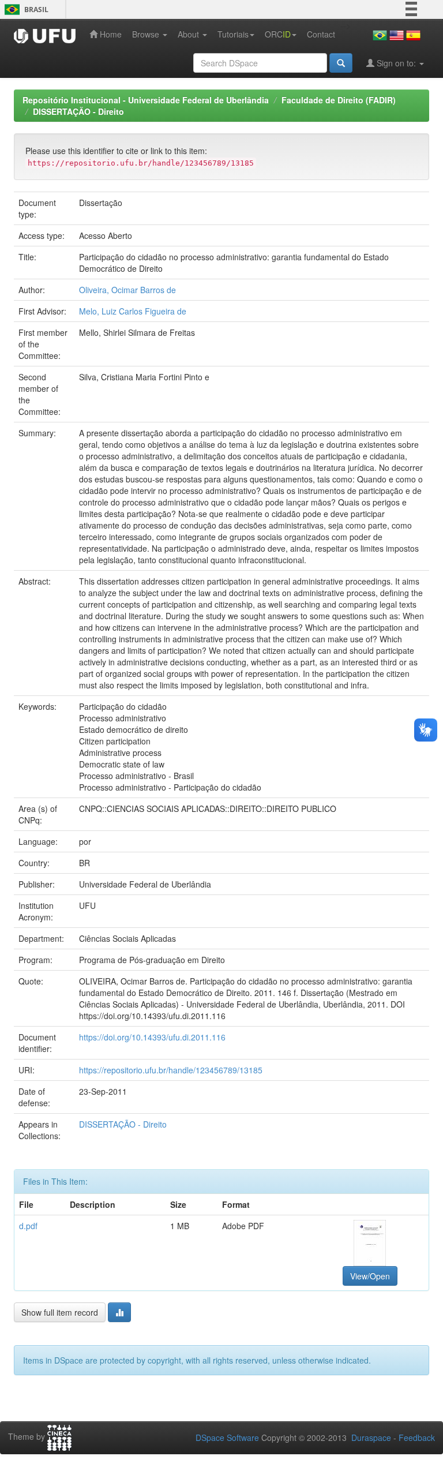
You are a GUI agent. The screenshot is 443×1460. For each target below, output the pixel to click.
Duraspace (371, 1437)
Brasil (24, 9)
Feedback (417, 1437)
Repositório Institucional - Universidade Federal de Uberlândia (145, 100)
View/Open (370, 1276)
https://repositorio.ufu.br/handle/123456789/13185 (170, 1070)
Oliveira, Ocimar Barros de (127, 289)
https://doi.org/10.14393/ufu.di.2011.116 (152, 1037)
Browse (147, 34)
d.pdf (28, 1225)
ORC (278, 34)
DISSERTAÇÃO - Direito (78, 111)
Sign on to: (396, 63)
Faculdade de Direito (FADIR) (338, 100)
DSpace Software (227, 1437)
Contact (321, 34)
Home (109, 34)
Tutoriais (233, 34)
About (189, 34)
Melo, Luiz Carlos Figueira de (132, 311)
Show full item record (59, 1312)
